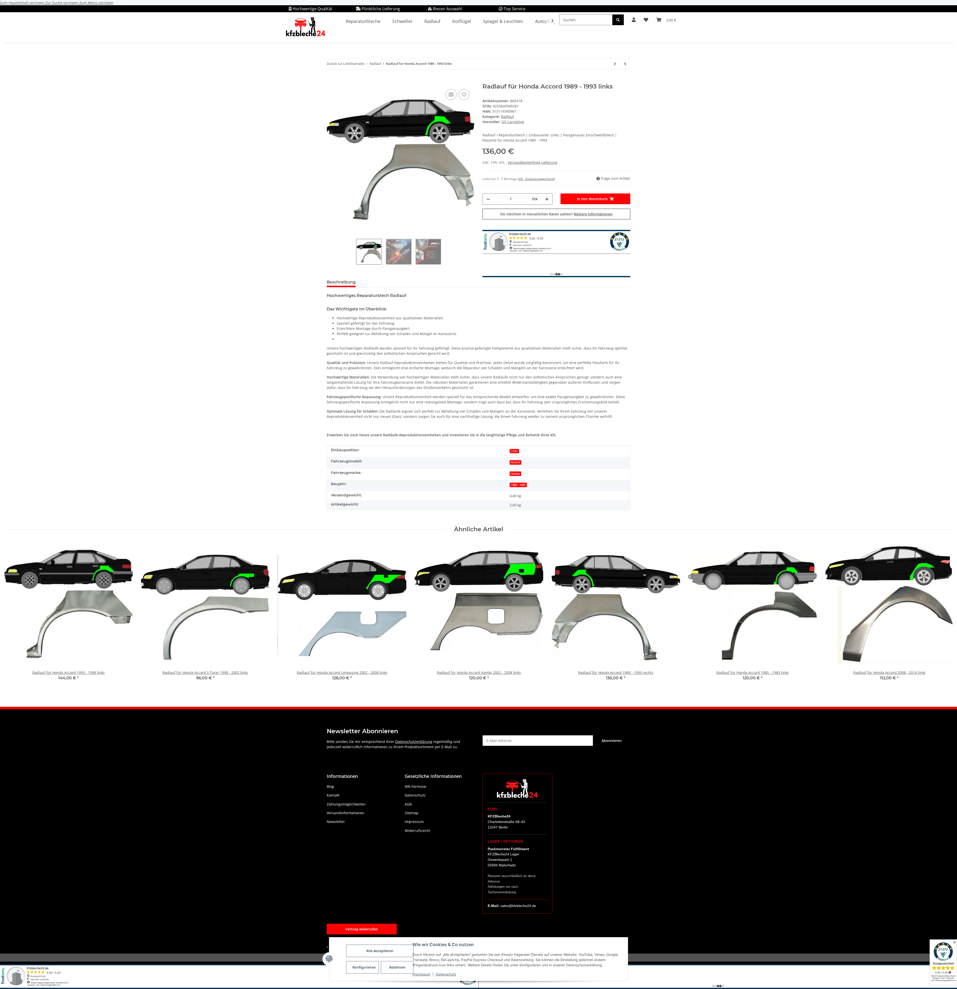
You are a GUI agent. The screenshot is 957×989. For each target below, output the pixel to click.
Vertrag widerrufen (361, 929)
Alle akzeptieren (380, 951)
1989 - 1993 (518, 485)
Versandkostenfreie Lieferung (532, 162)
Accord (515, 462)
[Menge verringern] (488, 199)
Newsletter (336, 821)
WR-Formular (416, 786)
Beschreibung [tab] (341, 282)
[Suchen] (618, 19)
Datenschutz (446, 974)
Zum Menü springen (96, 2)
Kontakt (333, 795)
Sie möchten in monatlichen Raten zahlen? (556, 214)
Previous (12, 614)
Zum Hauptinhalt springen (22, 2)
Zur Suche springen (62, 2)
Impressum (421, 974)
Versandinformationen (345, 812)
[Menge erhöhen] (546, 199)
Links (514, 451)
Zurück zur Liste (338, 63)
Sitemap (411, 812)
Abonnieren (612, 740)
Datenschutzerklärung (413, 741)
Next (945, 614)
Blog (330, 786)
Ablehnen (397, 967)
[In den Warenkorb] (331, 80)
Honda (515, 473)
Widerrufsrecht (417, 830)
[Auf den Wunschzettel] (464, 94)
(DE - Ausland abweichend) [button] (536, 179)
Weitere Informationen (593, 214)
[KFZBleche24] (305, 27)
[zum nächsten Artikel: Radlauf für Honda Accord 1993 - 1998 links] (615, 63)
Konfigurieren (364, 967)
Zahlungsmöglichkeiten (346, 804)
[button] (634, 19)
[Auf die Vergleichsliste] (451, 94)
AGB (408, 804)
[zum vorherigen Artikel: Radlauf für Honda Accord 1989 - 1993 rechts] (625, 63)
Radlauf (507, 116)
